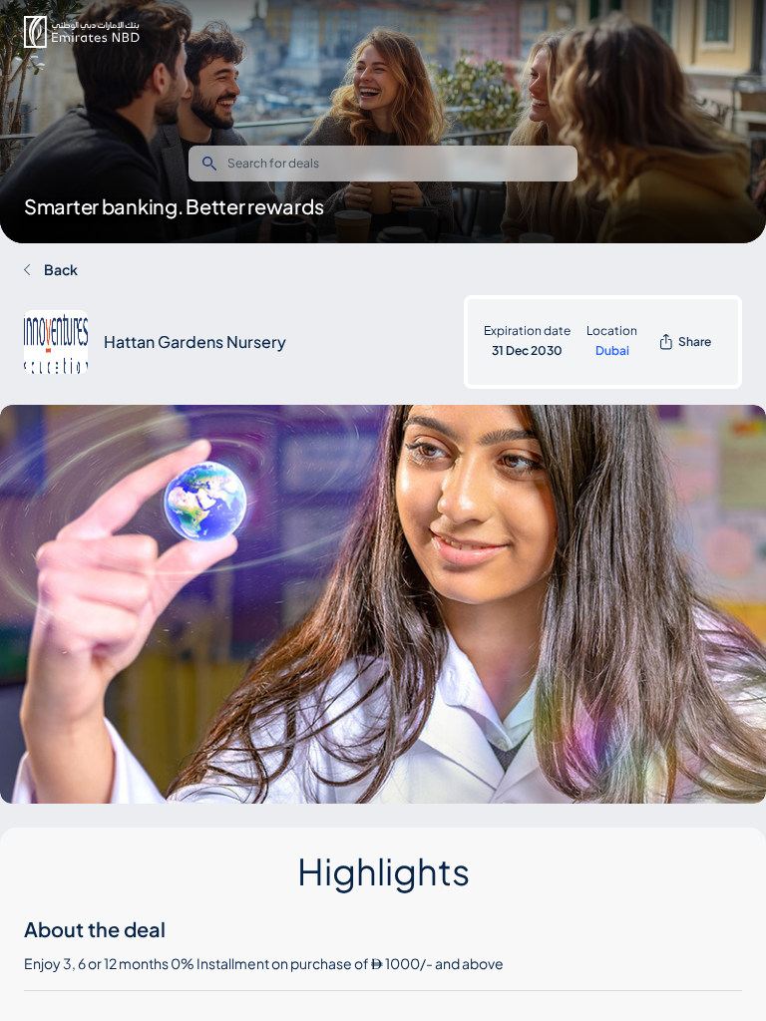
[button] (82, 32)
